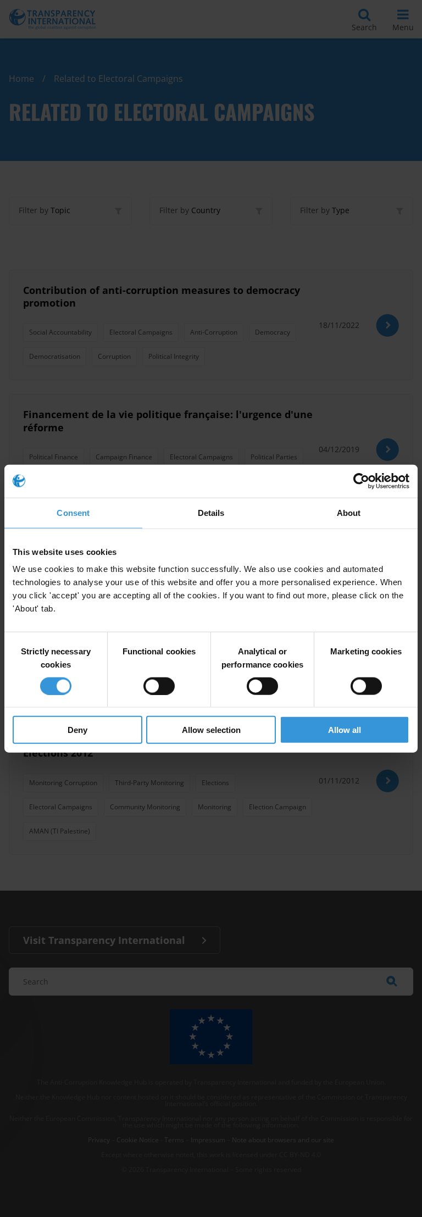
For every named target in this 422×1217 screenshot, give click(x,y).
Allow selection (211, 730)
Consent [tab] (73, 512)
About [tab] (349, 512)
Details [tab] (211, 512)
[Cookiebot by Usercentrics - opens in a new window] (361, 481)
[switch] (159, 685)
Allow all (344, 730)
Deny (77, 730)
